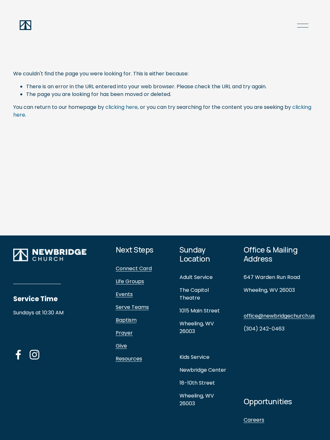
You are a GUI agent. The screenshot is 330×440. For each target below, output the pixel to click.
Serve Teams (132, 307)
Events (124, 294)
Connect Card (134, 268)
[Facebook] (18, 354)
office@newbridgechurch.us (279, 316)
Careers (254, 420)
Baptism (126, 320)
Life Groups (130, 281)
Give (121, 345)
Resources (129, 358)
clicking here (121, 107)
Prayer (124, 333)
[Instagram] (34, 354)
